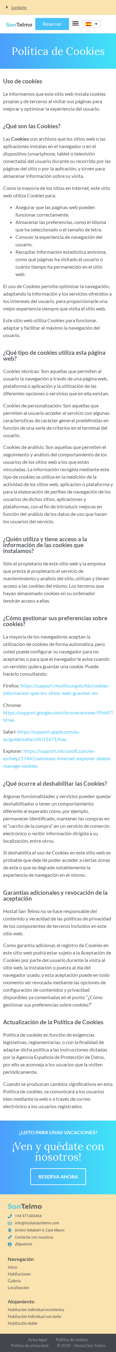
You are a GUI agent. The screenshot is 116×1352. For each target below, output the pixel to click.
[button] (58, 7)
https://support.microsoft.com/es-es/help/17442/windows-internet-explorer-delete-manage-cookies (57, 758)
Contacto (19, 8)
